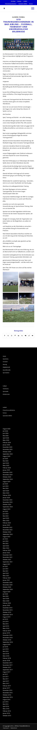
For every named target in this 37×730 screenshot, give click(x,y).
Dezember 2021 (7, 555)
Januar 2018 (6, 660)
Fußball (22, 17)
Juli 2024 (5, 484)
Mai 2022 (5, 543)
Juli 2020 (5, 594)
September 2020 (8, 589)
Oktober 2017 (7, 667)
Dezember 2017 (7, 663)
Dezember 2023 (7, 500)
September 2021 (8, 562)
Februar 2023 (7, 523)
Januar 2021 (6, 580)
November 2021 (7, 557)
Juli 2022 (5, 539)
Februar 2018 (7, 658)
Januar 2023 (6, 525)
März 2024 (6, 493)
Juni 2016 (5, 702)
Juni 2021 (5, 569)
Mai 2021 (5, 571)
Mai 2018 (5, 651)
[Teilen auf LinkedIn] (18, 335)
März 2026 (6, 440)
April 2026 (6, 438)
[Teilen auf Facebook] (4, 335)
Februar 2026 (7, 442)
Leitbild (25, 1)
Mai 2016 (5, 704)
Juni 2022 (5, 541)
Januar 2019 (6, 633)
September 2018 (8, 642)
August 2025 (6, 456)
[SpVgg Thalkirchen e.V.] (15, 8)
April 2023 (6, 518)
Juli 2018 (5, 647)
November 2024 (7, 474)
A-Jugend (15, 17)
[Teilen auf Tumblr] (22, 335)
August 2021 (6, 564)
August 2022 (6, 536)
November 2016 (7, 692)
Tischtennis (6, 388)
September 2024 (8, 479)
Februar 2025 (7, 468)
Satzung (5, 364)
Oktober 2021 (7, 559)
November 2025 (7, 449)
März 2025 (6, 465)
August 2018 (6, 644)
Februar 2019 (7, 630)
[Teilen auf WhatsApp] (11, 335)
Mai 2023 (5, 516)
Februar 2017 (7, 686)
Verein (4, 356)
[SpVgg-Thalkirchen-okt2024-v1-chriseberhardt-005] (18, 44)
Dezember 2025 (7, 447)
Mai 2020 (5, 596)
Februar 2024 (7, 495)
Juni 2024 (5, 486)
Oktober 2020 (7, 587)
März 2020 (6, 601)
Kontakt (19, 1)
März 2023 (6, 520)
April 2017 (6, 681)
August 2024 (6, 481)
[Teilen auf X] (8, 335)
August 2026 (6, 429)
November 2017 (7, 665)
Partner (31, 3)
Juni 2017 (5, 676)
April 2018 (6, 653)
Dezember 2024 (7, 472)
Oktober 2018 (7, 640)
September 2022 (8, 534)
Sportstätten (6, 372)
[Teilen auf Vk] (25, 335)
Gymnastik (5, 391)
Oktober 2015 (7, 715)
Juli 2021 (5, 566)
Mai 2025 (5, 461)
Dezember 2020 (7, 582)
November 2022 (7, 530)
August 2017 (6, 672)
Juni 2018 (5, 649)
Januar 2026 (6, 445)
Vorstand (5, 361)
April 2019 (6, 626)
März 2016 (6, 709)
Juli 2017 (5, 674)
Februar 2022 (7, 550)
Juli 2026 (5, 431)
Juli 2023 (5, 511)
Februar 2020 (7, 603)
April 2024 (6, 491)
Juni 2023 (5, 513)
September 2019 (8, 614)
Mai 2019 (5, 624)
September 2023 (8, 507)
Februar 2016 (7, 711)
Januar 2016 (6, 713)
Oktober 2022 (7, 532)
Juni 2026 (5, 433)
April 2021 (6, 573)
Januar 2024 (6, 497)
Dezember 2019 (7, 608)
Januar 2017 (6, 688)
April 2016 (6, 706)
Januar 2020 (6, 605)
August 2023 (6, 509)
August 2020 (6, 591)
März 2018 (6, 656)
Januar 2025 (6, 470)
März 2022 (6, 548)
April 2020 (6, 598)
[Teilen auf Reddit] (29, 335)
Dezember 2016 (7, 690)
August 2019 (6, 617)
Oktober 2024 (7, 477)
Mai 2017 (5, 679)
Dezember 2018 (7, 635)
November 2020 (7, 585)
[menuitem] (13, 1)
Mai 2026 (5, 435)
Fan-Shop (13, 1)
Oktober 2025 (7, 451)
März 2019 (6, 628)
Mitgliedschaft (6, 367)
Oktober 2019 (7, 612)
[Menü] (32, 8)
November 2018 (7, 637)
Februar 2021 (7, 578)
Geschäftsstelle (6, 370)
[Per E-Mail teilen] (32, 335)
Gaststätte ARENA (22, 3)
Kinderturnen (6, 394)
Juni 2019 (5, 621)
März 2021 (6, 575)
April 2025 (6, 463)
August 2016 (6, 699)
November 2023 (7, 502)
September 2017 (8, 670)
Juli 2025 (5, 458)
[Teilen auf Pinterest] (15, 335)
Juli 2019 (5, 619)
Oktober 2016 (7, 695)
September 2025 (8, 454)
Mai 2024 (5, 488)
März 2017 (6, 683)
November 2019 (7, 610)
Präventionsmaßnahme (10, 3)
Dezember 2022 (7, 527)
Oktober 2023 (7, 504)
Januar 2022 (6, 552)
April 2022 (6, 546)
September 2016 (8, 697)
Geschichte (5, 359)
